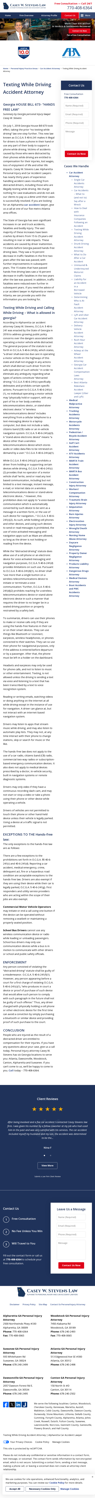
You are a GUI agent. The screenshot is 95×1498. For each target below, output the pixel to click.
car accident (32, 204)
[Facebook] (6, 1404)
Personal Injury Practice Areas (24, 68)
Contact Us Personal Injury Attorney (67, 1304)
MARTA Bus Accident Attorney (75, 475)
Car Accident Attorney (50, 68)
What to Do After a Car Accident (80, 258)
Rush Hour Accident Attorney (79, 343)
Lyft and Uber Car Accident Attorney (81, 318)
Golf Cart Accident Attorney (74, 446)
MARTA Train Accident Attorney (76, 464)
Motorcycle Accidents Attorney (75, 425)
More (87, 15)
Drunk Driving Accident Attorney (81, 247)
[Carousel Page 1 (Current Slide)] (44, 1155)
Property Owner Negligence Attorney (78, 557)
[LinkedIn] (18, 1404)
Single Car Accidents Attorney (79, 183)
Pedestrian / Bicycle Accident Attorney (78, 436)
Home (8, 15)
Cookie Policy (42, 1441)
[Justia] (24, 1404)
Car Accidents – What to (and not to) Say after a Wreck (81, 197)
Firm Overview (26, 15)
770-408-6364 (79, 7)
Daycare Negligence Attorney (75, 546)
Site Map (43, 1304)
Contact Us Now (79, 31)
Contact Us (70, 15)
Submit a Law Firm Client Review (48, 1176)
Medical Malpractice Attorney (75, 404)
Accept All (14, 1488)
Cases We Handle (76, 166)
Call (11, 1070)
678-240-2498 (67, 1364)
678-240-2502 (67, 1393)
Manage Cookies (61, 1441)
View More (47, 1165)
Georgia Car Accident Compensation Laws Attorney (82, 371)
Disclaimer (15, 1304)
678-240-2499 (20, 1364)
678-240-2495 (20, 1393)
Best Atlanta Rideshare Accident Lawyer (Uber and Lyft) (81, 389)
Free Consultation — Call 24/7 (73, 3)
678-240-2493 (67, 1331)
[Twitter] (12, 1404)
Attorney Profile (49, 15)
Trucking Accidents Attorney (74, 414)
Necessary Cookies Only (42, 1488)
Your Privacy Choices (21, 1441)
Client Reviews (47, 1099)
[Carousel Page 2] (51, 1155)
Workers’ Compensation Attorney (77, 493)
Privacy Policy (29, 1304)
